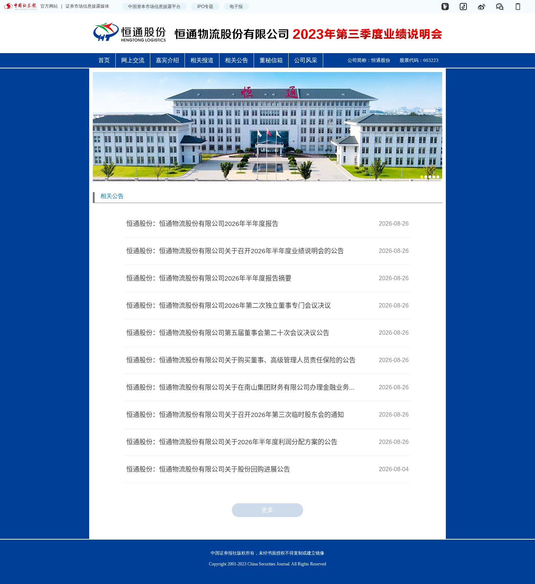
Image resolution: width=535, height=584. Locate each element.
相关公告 (236, 60)
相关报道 (202, 60)
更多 (267, 510)
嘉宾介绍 (167, 60)
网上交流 (132, 60)
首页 (104, 60)
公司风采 (305, 60)
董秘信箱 (271, 60)
